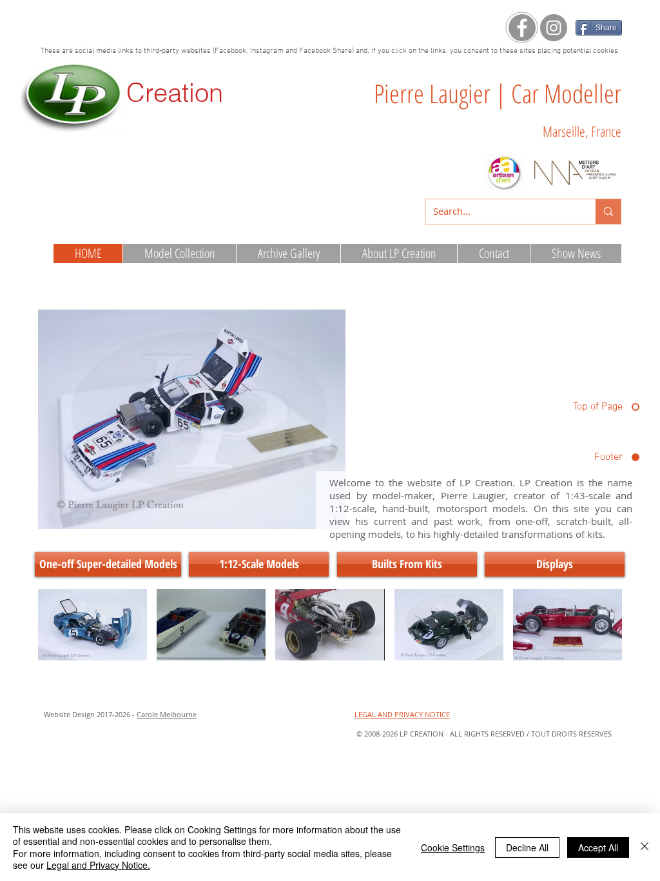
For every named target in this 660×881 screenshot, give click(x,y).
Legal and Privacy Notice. (98, 864)
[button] (92, 624)
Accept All (598, 847)
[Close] (644, 847)
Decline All (527, 847)
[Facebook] (522, 27)
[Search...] (608, 211)
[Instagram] (553, 27)
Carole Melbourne (167, 714)
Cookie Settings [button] (453, 847)
